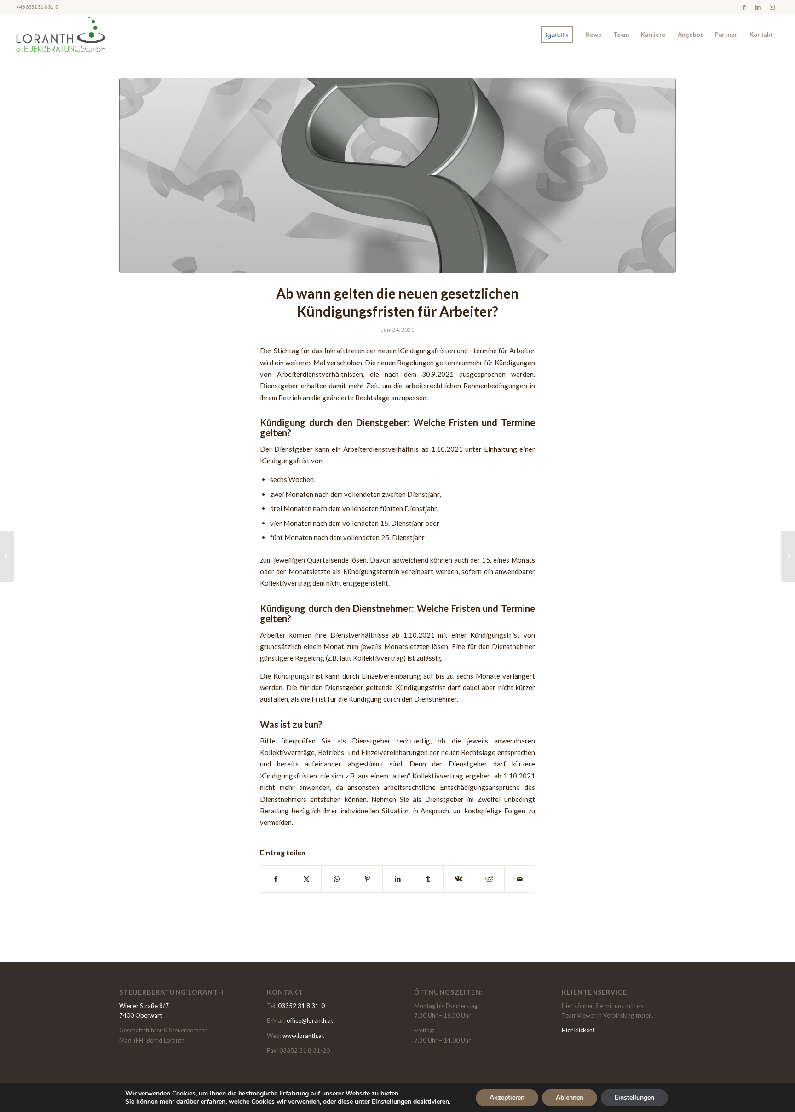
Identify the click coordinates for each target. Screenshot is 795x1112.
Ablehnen (569, 1097)
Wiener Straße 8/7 (144, 1005)
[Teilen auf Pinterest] (367, 879)
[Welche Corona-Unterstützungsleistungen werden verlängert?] (7, 556)
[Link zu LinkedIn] (758, 7)
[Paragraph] (397, 175)
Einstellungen (634, 1097)
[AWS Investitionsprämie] (788, 556)
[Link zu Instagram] (772, 7)
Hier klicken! (578, 1030)
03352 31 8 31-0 (301, 1005)
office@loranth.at (310, 1020)
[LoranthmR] (60, 34)
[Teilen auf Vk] (458, 879)
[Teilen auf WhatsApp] (336, 879)
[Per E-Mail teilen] (520, 879)
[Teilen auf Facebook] (275, 879)
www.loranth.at (303, 1035)
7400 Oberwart (140, 1015)
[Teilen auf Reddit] (489, 879)
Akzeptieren (507, 1097)
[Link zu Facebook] (744, 7)
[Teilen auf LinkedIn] (398, 879)
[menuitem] (557, 34)
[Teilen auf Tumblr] (428, 879)
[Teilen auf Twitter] (306, 879)
